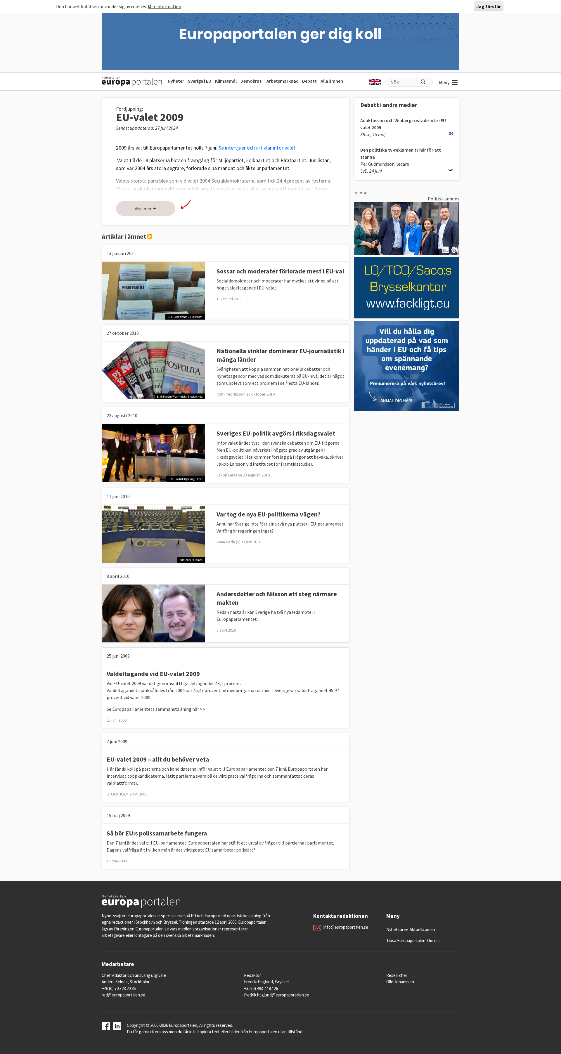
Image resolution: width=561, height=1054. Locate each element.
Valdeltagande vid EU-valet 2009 (153, 674)
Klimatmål (226, 81)
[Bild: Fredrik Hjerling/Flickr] (153, 452)
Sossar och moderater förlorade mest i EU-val (280, 271)
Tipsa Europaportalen (405, 940)
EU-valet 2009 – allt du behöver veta (158, 759)
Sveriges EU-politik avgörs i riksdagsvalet (276, 433)
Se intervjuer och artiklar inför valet (257, 147)
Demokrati (251, 81)
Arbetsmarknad (282, 81)
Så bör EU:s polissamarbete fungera (157, 833)
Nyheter (176, 81)
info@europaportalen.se (345, 927)
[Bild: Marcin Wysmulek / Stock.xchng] (153, 370)
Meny (444, 82)
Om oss (434, 940)
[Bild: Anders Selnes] (153, 533)
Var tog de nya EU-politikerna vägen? (269, 514)
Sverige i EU (199, 81)
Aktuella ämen (422, 929)
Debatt (309, 81)
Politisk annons (443, 199)
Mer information (164, 6)
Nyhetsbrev (397, 929)
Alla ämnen (332, 81)
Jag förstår (488, 6)
